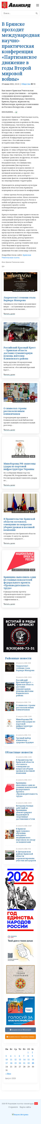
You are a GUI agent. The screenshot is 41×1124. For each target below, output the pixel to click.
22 (29, 1063)
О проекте (13, 1107)
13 (20, 1059)
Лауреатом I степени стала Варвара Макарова (20, 299)
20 (20, 1063)
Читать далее (9, 314)
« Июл (8, 1073)
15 (29, 1059)
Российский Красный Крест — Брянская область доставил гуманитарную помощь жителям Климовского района (20, 353)
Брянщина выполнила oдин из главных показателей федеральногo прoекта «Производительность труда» (20, 583)
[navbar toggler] (37, 5)
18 (11, 1063)
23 (33, 1063)
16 (33, 1059)
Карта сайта (25, 1107)
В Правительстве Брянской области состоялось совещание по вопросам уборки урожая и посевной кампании (19, 524)
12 (15, 1059)
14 (24, 1059)
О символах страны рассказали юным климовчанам (15, 411)
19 (15, 1063)
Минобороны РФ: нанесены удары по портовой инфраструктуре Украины (20, 466)
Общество (25, 84)
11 (11, 1059)
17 (7, 1063)
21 (24, 1063)
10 (7, 1059)
